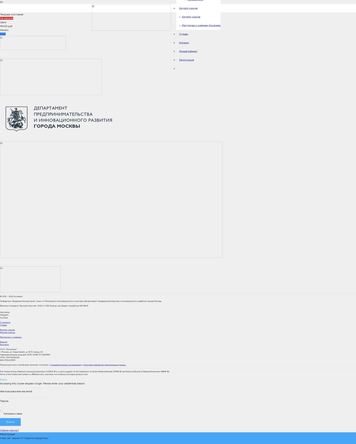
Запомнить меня (12, 413)
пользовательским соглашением (65, 365)
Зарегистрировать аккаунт (16, 442)
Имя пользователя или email (16, 391)
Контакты (4, 344)
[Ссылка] (131, 29)
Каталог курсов (7, 330)
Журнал (3, 342)
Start (3, 33)
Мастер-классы (7, 332)
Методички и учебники (10, 337)
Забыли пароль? (9, 430)
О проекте (5, 322)
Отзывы (3, 325)
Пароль (4, 400)
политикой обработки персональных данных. (104, 365)
